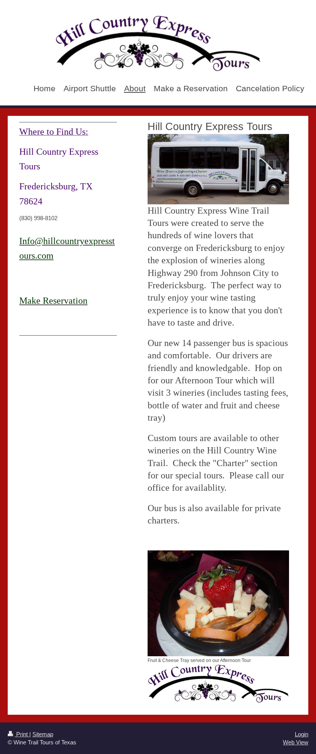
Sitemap (42, 734)
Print (22, 734)
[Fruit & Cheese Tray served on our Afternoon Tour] (218, 603)
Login (301, 734)
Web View (295, 742)
